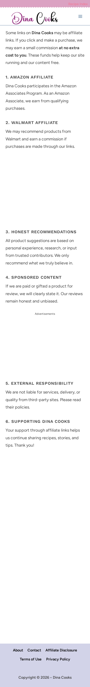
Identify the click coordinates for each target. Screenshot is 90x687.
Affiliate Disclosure (61, 650)
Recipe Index (78, 4)
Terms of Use (31, 659)
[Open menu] (80, 16)
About (18, 650)
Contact (34, 650)
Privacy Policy (58, 659)
